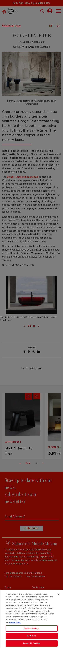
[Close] (58, 594)
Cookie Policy (15, 623)
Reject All (31, 636)
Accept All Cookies (31, 643)
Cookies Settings (31, 628)
